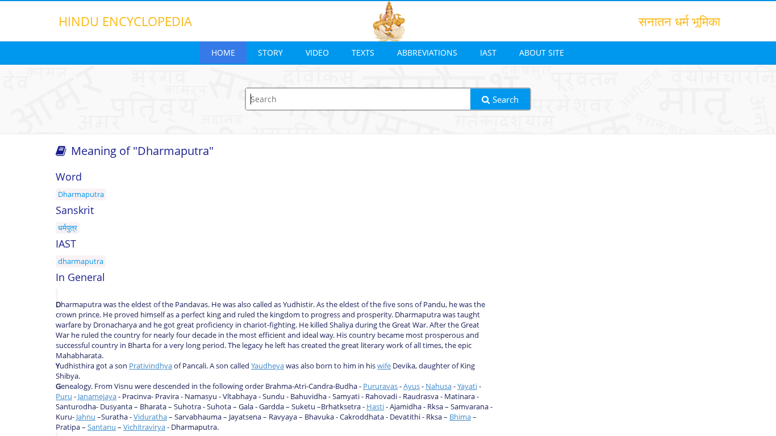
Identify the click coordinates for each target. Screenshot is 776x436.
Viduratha (150, 417)
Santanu (101, 427)
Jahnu (85, 417)
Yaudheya (267, 365)
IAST (488, 52)
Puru (64, 396)
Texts (363, 52)
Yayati (467, 386)
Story (270, 52)
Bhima (460, 417)
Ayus (411, 386)
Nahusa (438, 386)
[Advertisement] (615, 256)
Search (506, 99)
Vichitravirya (144, 427)
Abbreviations (427, 52)
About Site (541, 52)
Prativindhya (150, 365)
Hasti (375, 406)
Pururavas (380, 386)
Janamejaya (97, 396)
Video (317, 52)
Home (223, 52)
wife (384, 365)
